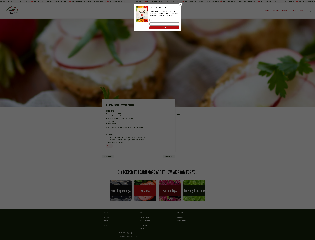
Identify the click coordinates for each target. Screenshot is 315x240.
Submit (164, 28)
